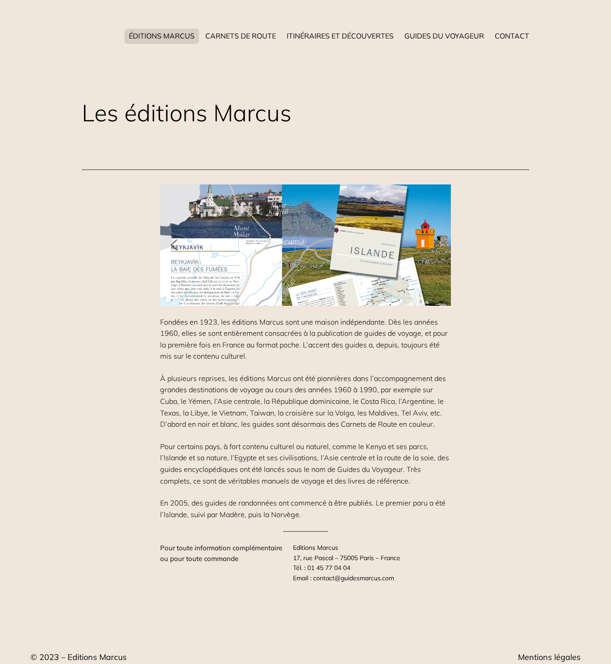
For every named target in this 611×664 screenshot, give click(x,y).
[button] (174, 245)
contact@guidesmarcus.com (353, 578)
